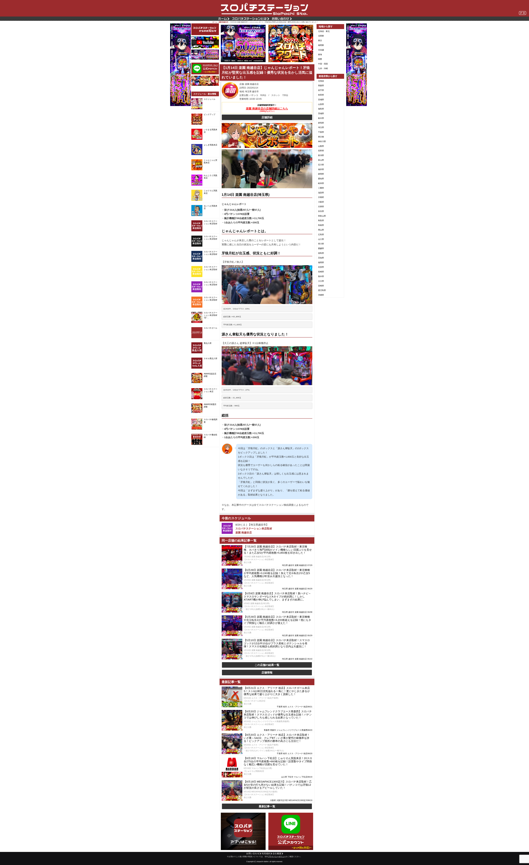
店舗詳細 (266, 117)
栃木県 (321, 118)
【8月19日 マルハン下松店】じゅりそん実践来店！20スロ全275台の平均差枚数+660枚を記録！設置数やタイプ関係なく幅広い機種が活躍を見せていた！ (278, 761)
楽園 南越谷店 (223, 22)
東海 (320, 54)
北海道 (321, 81)
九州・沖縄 (323, 68)
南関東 (321, 45)
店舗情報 (266, 672)
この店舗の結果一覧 (267, 664)
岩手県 (321, 90)
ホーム (214, 22)
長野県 (321, 151)
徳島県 (321, 253)
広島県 (321, 234)
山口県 (321, 239)
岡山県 (321, 230)
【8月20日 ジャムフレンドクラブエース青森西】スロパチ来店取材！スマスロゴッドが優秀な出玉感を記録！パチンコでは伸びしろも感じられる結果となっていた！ (278, 714)
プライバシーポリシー (277, 857)
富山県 (321, 160)
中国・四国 (323, 64)
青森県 (321, 85)
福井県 (321, 169)
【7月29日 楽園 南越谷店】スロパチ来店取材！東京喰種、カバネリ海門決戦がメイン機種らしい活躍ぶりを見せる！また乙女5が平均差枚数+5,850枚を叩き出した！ (278, 549)
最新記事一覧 (267, 806)
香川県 (321, 244)
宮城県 (321, 99)
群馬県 (321, 123)
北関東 (321, 36)
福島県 (321, 109)
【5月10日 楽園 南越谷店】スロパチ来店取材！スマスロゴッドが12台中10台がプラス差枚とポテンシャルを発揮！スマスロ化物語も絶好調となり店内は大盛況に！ (277, 643)
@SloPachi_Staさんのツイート (205, 451)
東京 (320, 40)
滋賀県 (321, 193)
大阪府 (321, 202)
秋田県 (321, 95)
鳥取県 (321, 220)
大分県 (321, 281)
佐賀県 (321, 267)
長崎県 (321, 272)
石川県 (321, 165)
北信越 (321, 50)
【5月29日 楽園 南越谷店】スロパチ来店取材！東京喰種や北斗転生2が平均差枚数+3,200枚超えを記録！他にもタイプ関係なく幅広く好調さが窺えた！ (277, 620)
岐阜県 (321, 183)
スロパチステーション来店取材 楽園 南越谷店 (253, 530)
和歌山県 (322, 216)
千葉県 (321, 132)
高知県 (321, 258)
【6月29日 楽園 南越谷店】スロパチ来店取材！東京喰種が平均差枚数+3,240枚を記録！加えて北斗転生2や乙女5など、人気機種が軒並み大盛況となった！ (277, 573)
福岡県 (321, 262)
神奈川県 (322, 141)
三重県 (321, 188)
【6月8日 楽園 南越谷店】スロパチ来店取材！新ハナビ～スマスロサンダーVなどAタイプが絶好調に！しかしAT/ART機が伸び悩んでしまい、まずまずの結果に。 (277, 596)
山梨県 (321, 146)
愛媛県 (321, 248)
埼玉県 (321, 127)
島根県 (321, 225)
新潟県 (321, 155)
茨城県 (321, 113)
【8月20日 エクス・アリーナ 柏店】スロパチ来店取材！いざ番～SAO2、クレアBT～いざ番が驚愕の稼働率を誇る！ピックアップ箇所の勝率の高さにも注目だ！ (277, 738)
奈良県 (321, 211)
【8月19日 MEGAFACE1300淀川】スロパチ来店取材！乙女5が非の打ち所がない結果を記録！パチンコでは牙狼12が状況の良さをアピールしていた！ (278, 784)
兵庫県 (321, 206)
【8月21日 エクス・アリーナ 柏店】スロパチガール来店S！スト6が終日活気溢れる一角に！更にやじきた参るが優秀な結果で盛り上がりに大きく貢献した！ (277, 691)
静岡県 (321, 174)
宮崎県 (321, 286)
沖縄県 (321, 295)
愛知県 (321, 178)
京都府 (321, 197)
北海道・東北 (324, 31)
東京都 (321, 137)
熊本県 (321, 276)
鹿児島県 (322, 290)
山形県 (321, 104)
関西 (320, 59)
